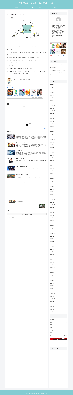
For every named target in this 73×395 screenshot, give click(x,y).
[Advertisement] (27, 42)
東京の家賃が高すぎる (54, 67)
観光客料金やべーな (54, 76)
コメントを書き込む (27, 214)
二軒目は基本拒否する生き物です (57, 64)
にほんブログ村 (10, 87)
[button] (66, 344)
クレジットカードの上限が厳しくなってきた (58, 73)
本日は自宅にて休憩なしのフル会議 (57, 70)
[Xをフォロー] (27, 125)
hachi (58, 23)
